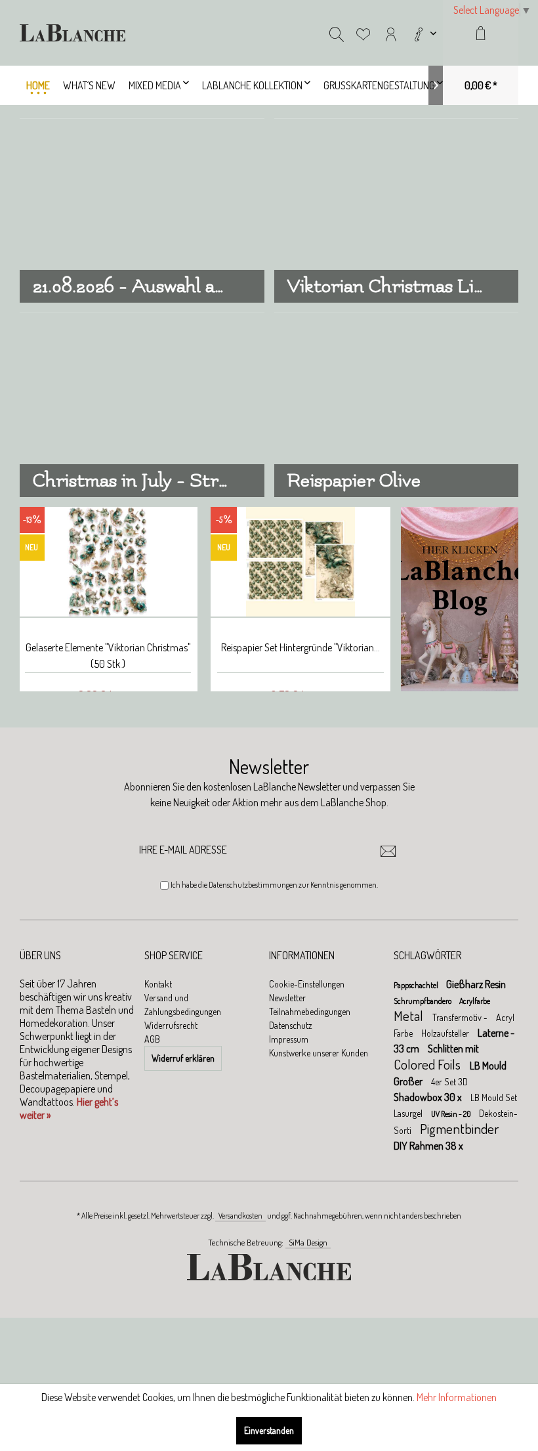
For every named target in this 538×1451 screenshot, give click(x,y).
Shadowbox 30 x (429, 1097)
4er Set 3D (449, 1081)
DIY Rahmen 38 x (428, 1145)
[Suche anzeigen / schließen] (336, 33)
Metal (410, 1015)
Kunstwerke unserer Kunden (318, 1052)
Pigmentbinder (459, 1128)
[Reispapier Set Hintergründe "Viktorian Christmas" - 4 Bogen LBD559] (300, 562)
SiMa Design (308, 1242)
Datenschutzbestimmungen (253, 885)
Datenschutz (290, 1025)
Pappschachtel (417, 985)
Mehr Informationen (457, 1397)
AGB (152, 1039)
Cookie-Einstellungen (306, 983)
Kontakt (158, 983)
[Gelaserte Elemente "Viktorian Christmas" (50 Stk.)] (107, 562)
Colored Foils (428, 1064)
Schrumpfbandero (423, 1001)
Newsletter (287, 997)
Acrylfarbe (474, 1001)
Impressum (288, 1039)
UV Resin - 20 (451, 1114)
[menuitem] (424, 33)
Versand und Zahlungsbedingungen (182, 1004)
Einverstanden (269, 1430)
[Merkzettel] (363, 33)
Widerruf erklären (183, 1058)
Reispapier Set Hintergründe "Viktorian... (300, 647)
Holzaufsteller (446, 1033)
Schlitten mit (453, 1048)
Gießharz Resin (476, 984)
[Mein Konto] (391, 33)
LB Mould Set (493, 1097)
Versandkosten (240, 1216)
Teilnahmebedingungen (309, 1011)
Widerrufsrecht (170, 1025)
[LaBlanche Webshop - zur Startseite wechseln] (72, 32)
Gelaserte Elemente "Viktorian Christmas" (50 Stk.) (108, 655)
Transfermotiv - (460, 1017)
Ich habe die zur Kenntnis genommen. (274, 885)
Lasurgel (409, 1113)
